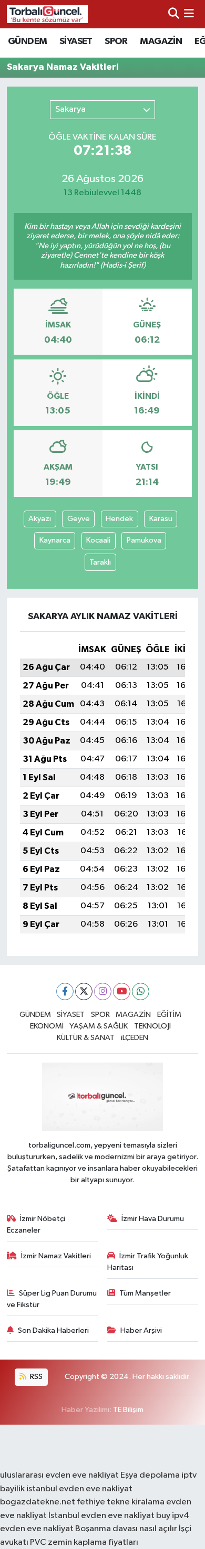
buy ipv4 (172, 1515)
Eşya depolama (150, 1475)
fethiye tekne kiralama (121, 1502)
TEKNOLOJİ (152, 1026)
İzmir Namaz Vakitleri (56, 1256)
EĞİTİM (169, 1014)
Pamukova (144, 540)
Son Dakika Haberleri (53, 1330)
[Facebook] (65, 991)
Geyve (78, 519)
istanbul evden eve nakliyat (79, 1488)
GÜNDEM (27, 41)
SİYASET (76, 41)
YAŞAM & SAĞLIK (98, 1026)
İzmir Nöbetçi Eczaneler (36, 1224)
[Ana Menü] (189, 13)
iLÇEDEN (134, 1038)
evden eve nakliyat (37, 1528)
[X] (84, 991)
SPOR (116, 41)
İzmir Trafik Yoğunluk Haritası (148, 1261)
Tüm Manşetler (145, 1293)
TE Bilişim (128, 1410)
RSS (35, 1377)
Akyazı (39, 519)
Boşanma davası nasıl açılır (126, 1528)
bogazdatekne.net (38, 1502)
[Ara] (173, 13)
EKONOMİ (47, 1026)
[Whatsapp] (140, 991)
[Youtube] (121, 991)
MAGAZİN (161, 41)
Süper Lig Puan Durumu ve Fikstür (52, 1299)
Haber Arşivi (141, 1330)
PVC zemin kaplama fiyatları (84, 1542)
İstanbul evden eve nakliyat (101, 1515)
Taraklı (100, 562)
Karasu (160, 519)
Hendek (119, 519)
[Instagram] (102, 991)
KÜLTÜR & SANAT (86, 1038)
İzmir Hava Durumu (152, 1219)
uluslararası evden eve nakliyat (59, 1475)
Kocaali (98, 540)
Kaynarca (54, 540)
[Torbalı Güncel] (47, 14)
